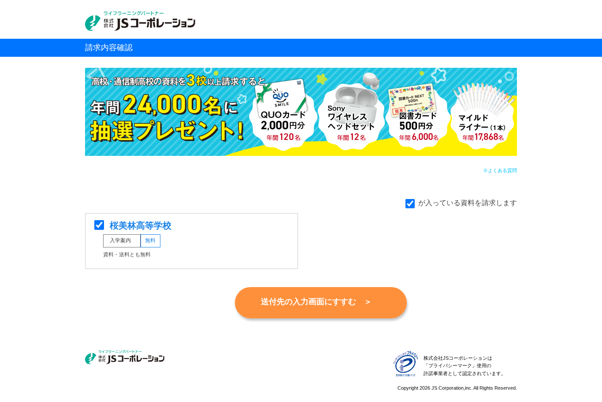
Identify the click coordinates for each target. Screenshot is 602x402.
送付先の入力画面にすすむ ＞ (316, 301)
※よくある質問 (500, 170)
